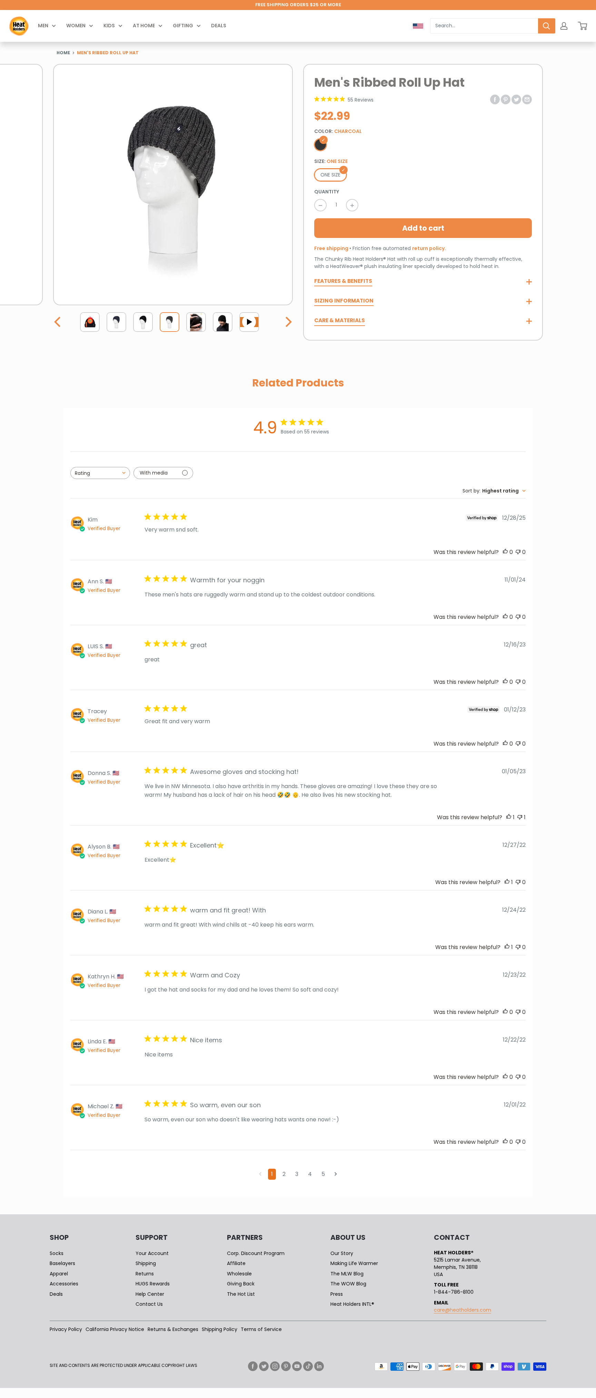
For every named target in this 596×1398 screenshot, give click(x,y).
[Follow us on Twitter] (264, 1366)
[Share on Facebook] (495, 98)
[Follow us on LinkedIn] (319, 1366)
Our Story (341, 1253)
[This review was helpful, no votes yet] (505, 552)
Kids (109, 25)
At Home (144, 25)
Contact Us (149, 1304)
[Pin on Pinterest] (505, 98)
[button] (58, 322)
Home (63, 53)
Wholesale (239, 1273)
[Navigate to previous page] (260, 1174)
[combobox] (484, 25)
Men (43, 25)
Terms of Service (261, 1329)
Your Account (152, 1253)
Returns (145, 1273)
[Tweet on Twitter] (516, 98)
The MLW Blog (347, 1273)
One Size (330, 174)
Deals (218, 25)
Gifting (183, 25)
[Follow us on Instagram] (275, 1366)
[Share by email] (527, 98)
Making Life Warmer (354, 1263)
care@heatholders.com (462, 1309)
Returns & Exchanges (173, 1329)
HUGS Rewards (153, 1283)
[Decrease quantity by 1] (320, 205)
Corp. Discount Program (256, 1253)
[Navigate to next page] (335, 1174)
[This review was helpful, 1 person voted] (508, 817)
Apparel (59, 1273)
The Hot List (241, 1294)
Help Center (150, 1294)
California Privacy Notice (115, 1329)
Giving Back (241, 1283)
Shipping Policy (219, 1329)
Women (76, 25)
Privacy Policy (66, 1329)
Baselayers (62, 1263)
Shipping (146, 1263)
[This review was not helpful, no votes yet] (518, 552)
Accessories (64, 1283)
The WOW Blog (348, 1283)
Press (336, 1294)
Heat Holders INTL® (352, 1304)
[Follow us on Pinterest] (286, 1366)
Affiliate (236, 1263)
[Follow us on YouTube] (297, 1366)
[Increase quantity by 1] (352, 205)
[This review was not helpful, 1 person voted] (519, 817)
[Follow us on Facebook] (253, 1366)
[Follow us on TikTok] (308, 1366)
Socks (56, 1253)
